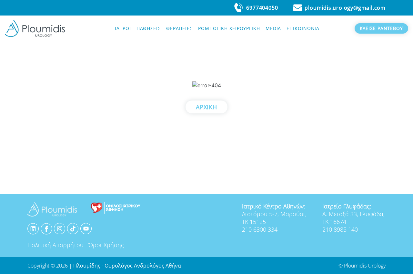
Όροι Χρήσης (106, 245)
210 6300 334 (259, 229)
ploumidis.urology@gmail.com (345, 7)
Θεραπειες (179, 28)
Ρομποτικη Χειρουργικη (229, 28)
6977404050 (262, 7)
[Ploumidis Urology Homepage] (35, 28)
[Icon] (115, 207)
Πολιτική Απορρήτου (55, 245)
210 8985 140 (340, 229)
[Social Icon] (33, 228)
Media (273, 28)
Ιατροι (123, 28)
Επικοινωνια (303, 28)
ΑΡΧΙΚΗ (206, 107)
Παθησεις (148, 28)
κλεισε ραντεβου (381, 28)
